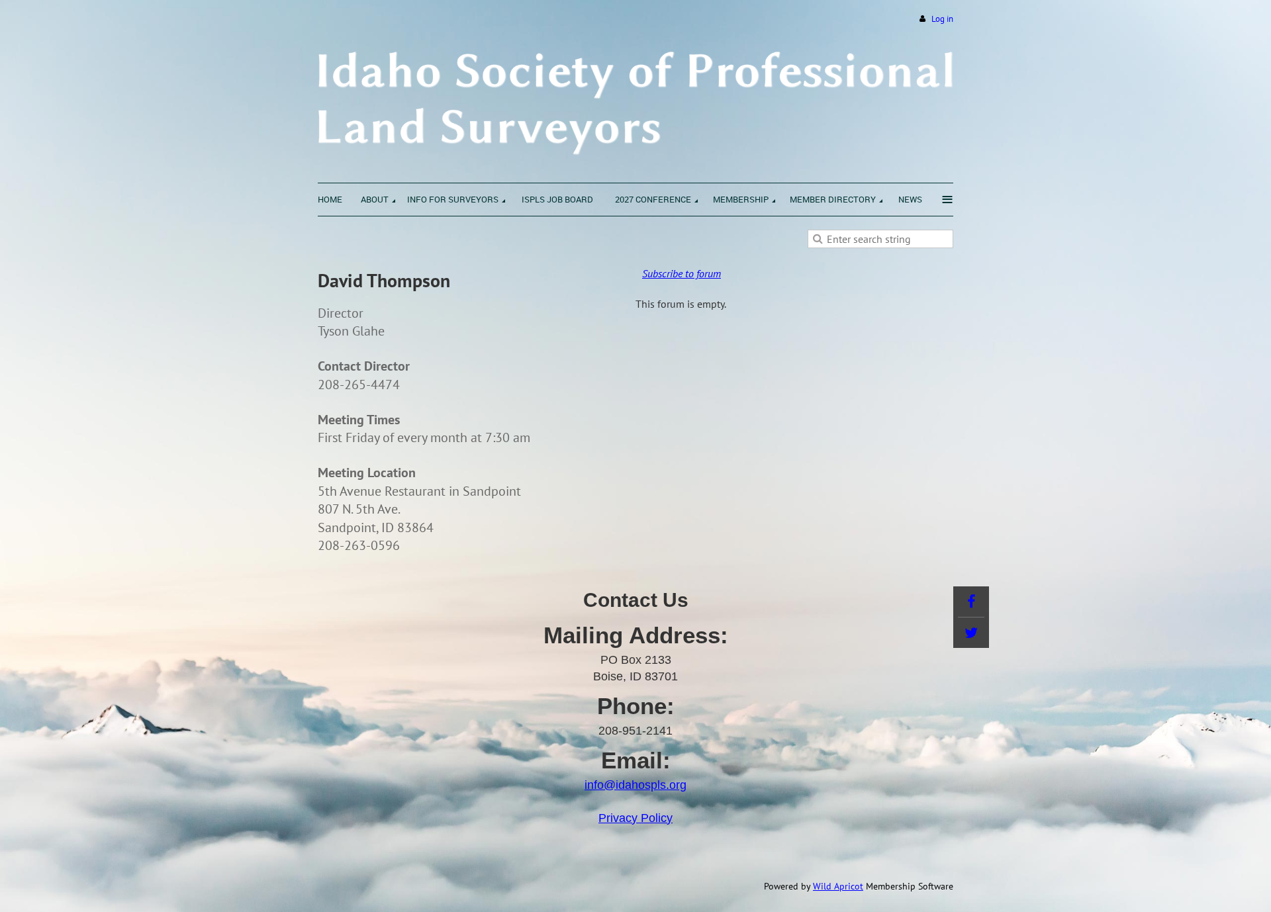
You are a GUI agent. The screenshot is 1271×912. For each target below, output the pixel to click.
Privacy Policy (635, 818)
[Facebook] (971, 601)
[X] (971, 632)
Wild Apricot (838, 886)
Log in (942, 18)
